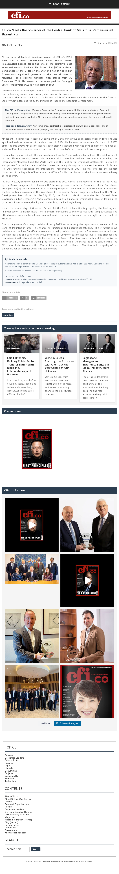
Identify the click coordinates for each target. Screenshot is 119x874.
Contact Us (10, 827)
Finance (9, 763)
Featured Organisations (17, 804)
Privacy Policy (12, 825)
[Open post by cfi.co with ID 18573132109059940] (32, 580)
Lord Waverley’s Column (17, 814)
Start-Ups (9, 778)
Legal (7, 765)
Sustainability (11, 776)
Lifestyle (9, 768)
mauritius (8, 315)
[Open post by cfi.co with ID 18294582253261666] (32, 691)
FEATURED (13, 348)
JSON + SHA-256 (40, 271)
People (8, 806)
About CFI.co (11, 796)
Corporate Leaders (55, 348)
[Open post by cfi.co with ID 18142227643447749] (32, 636)
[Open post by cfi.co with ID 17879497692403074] (87, 525)
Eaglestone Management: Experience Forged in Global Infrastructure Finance (96, 364)
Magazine (10, 817)
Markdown (26, 271)
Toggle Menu (61, 4)
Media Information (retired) (18, 819)
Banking (9, 755)
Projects (9, 773)
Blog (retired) (11, 822)
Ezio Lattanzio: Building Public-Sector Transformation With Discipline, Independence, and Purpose (21, 366)
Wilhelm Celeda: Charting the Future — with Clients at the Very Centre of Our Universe (59, 364)
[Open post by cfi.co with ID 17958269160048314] (87, 580)
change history (55, 271)
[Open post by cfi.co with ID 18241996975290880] (87, 691)
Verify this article (18, 259)
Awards (8, 801)
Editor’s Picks (11, 760)
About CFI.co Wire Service (18, 799)
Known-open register (15, 832)
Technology (10, 781)
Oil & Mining (11, 771)
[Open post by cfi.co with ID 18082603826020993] (87, 636)
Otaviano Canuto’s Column (18, 812)
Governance (11, 830)
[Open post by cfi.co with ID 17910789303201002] (32, 525)
